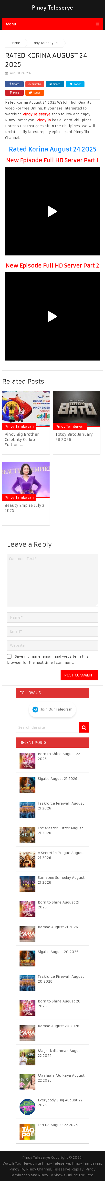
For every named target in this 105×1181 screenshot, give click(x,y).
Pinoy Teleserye (52, 7)
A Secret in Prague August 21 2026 (61, 855)
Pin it (16, 92)
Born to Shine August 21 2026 (58, 904)
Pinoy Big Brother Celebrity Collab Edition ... (22, 439)
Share (15, 84)
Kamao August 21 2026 (58, 927)
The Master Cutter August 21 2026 (60, 830)
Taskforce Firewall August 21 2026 (61, 805)
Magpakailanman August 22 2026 (60, 1053)
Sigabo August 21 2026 (57, 778)
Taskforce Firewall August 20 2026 (61, 979)
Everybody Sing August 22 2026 (60, 1102)
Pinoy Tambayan (19, 426)
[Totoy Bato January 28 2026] (76, 409)
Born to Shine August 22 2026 (59, 756)
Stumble (37, 84)
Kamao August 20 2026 (58, 1026)
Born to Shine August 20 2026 (59, 1003)
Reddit (36, 92)
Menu (11, 24)
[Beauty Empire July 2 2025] (26, 480)
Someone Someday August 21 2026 (61, 880)
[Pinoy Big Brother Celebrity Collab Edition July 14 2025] (26, 409)
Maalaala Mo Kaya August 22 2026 (61, 1078)
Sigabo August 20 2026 (58, 952)
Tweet (77, 84)
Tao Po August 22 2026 (58, 1125)
